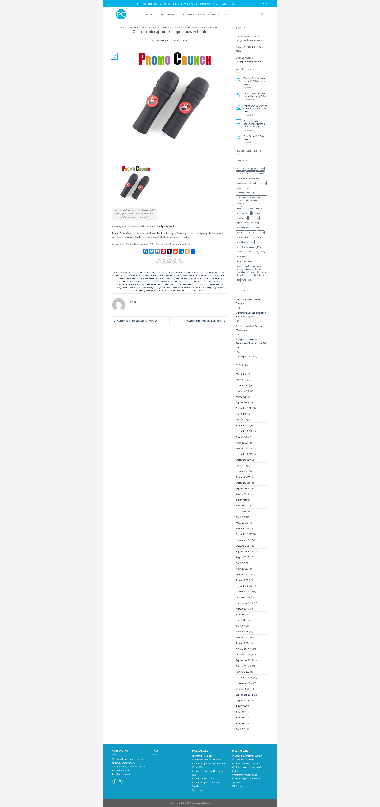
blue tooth (157, 275)
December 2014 (244, 677)
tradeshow (166, 287)
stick (256, 251)
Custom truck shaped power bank (204, 320)
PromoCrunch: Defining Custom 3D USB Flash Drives (255, 108)
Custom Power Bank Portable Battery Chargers (177, 27)
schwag (118, 287)
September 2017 (244, 551)
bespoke (148, 275)
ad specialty (253, 168)
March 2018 (242, 522)
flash (125, 281)
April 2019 (241, 465)
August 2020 (242, 436)
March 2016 (242, 631)
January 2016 (243, 643)
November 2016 (244, 591)
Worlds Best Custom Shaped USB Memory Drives (254, 81)
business (260, 173)
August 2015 (242, 666)
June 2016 (241, 614)
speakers (132, 287)
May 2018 (241, 511)
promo (171, 284)
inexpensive (242, 218)
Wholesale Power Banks (244, 774)
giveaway (156, 281)
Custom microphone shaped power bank (137, 320)
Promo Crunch (119, 233)
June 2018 (241, 505)
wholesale (200, 290)
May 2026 (241, 373)
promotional (256, 237)
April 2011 (241, 728)
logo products (193, 281)
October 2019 (243, 459)
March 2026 (242, 385)
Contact (226, 14)
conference (192, 275)
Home (149, 14)
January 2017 (243, 580)
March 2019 (242, 471)
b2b (142, 275)
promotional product (195, 284)
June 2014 (241, 711)
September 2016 (244, 602)
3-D (125, 275)
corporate (202, 275)
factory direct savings (246, 192)
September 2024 (244, 402)
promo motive (181, 284)
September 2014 (244, 694)
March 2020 (242, 442)
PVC (259, 247)
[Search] (262, 14)
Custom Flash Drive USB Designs (136, 27)
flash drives (132, 281)
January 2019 (243, 476)
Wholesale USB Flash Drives (206, 759)
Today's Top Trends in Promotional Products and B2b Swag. (251, 343)
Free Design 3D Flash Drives (254, 137)
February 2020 (243, 448)
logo (185, 281)
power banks (134, 236)
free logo (141, 281)
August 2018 (242, 494)
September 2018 (244, 488)
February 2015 (243, 671)
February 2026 (243, 390)
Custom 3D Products (166, 14)
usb (193, 290)
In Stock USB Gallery (243, 759)
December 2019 (244, 454)
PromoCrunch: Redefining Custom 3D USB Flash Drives (254, 123)
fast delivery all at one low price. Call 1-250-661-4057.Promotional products (251, 200)
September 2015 (244, 660)
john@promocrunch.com (248, 61)
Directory (197, 789)
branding (250, 173)
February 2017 (243, 574)
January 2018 (243, 528)
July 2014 (241, 706)
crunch (209, 275)
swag (139, 287)
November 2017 (244, 539)
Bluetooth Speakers (202, 755)
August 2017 (242, 557)
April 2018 (241, 516)
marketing (204, 281)
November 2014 (244, 683)
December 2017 (244, 534)
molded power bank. (164, 226)
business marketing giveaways (174, 275)
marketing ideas (216, 281)
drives (197, 278)
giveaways (165, 281)
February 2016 (243, 637)
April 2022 (241, 419)
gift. (150, 281)
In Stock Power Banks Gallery (247, 755)
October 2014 (243, 688)
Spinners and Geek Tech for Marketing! (249, 328)
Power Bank (156, 233)
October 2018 (243, 482)
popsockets (152, 284)
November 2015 (244, 648)
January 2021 (243, 425)
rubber (239, 251)
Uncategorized (210, 27)
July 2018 (241, 499)
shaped (125, 287)
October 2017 (243, 545)
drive (191, 278)
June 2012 (241, 717)
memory (118, 284)
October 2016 (243, 597)
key (181, 281)
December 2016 (244, 585)
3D (128, 275)
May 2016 (241, 620)
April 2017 (241, 562)
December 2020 (244, 431)
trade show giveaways (151, 287)
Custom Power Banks (203, 778)
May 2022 (241, 413)
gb (147, 281)
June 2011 (241, 723)
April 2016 (241, 625)
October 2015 (243, 654)
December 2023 (244, 408)
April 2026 (241, 379)
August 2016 (242, 608)
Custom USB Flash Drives (245, 763)
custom (216, 275)
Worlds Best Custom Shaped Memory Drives (255, 95)
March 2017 (242, 568)
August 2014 (242, 700)
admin (184, 40)
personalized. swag (138, 284)
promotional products (214, 284)
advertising (135, 275)
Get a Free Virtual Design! (196, 14)
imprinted (175, 281)
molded (126, 284)
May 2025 (241, 396)
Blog (214, 14)
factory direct (205, 278)
